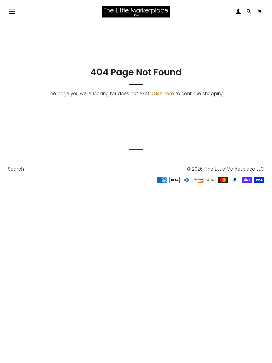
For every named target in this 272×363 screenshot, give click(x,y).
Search (16, 169)
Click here (163, 93)
